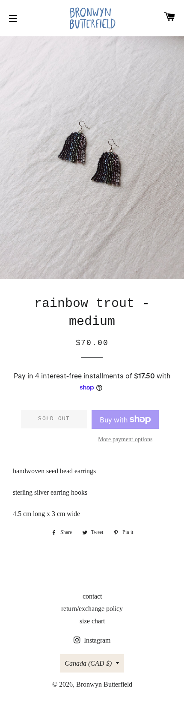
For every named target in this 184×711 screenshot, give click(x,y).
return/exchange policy (92, 608)
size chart (92, 621)
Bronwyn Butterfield (104, 684)
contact (92, 596)
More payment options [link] (125, 439)
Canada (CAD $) (88, 663)
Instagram (96, 640)
